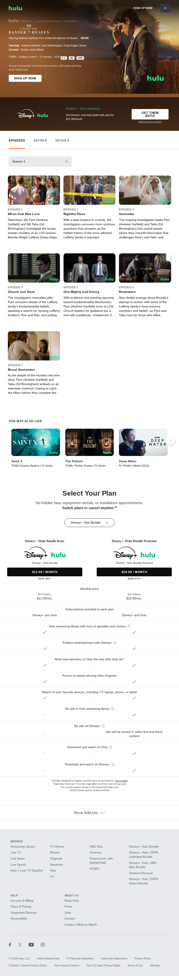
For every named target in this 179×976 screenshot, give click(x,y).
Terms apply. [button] (121, 781)
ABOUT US (71, 895)
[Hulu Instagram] (43, 944)
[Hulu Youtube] (35, 944)
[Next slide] (170, 440)
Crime (32, 57)
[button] (17, 139)
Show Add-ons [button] (86, 813)
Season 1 (18, 161)
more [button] (85, 38)
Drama (23, 57)
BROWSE (16, 841)
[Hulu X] (23, 944)
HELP (14, 895)
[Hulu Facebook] (13, 944)
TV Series (45, 57)
